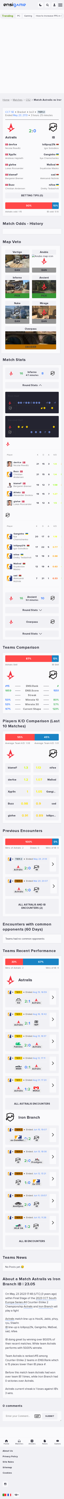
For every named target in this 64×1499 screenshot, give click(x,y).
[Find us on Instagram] (5, 1484)
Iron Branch (46, 1306)
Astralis (28, 1306)
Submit (49, 1416)
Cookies (7, 1472)
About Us (8, 1450)
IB (6, 1327)
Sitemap (7, 1467)
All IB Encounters (32, 1241)
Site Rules (8, 1461)
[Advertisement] (32, 56)
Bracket (21, 112)
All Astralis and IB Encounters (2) (32, 906)
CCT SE (9, 112)
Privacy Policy (10, 1456)
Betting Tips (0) (32, 195)
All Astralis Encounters (32, 1103)
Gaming (19, 15)
